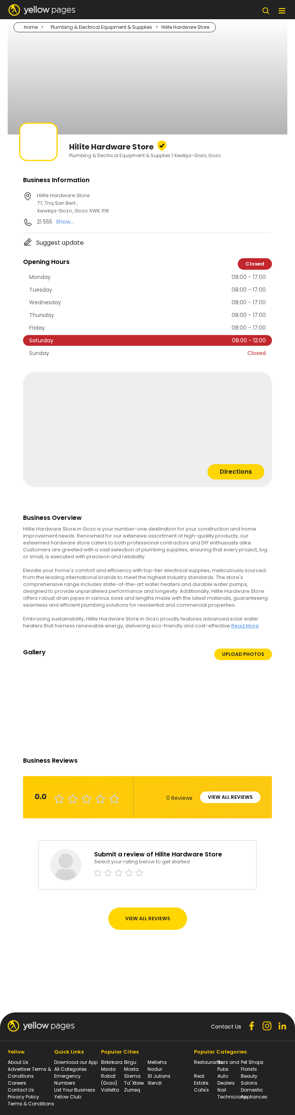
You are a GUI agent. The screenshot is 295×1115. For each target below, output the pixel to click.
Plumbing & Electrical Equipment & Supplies (101, 27)
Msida (108, 1069)
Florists (249, 1069)
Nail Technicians (232, 1093)
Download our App (76, 1062)
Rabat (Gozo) (109, 1079)
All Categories (70, 1069)
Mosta (131, 1069)
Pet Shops (252, 1062)
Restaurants (208, 1062)
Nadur (155, 1069)
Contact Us (21, 1090)
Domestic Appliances (254, 1093)
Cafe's (201, 1090)
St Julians (159, 1076)
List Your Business (74, 1090)
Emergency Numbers (67, 1079)
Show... (65, 222)
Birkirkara (112, 1062)
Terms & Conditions (31, 1103)
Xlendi (155, 1083)
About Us (18, 1062)
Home (31, 27)
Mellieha (157, 1062)
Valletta (110, 1090)
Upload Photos (243, 654)
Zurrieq (132, 1090)
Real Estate (201, 1079)
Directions (236, 471)
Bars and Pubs (228, 1065)
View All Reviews (230, 797)
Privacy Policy (23, 1096)
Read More (245, 625)
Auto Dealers (226, 1079)
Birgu (130, 1062)
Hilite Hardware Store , (73, 203)
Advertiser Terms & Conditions (29, 1072)
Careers (17, 1083)
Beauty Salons (249, 1079)
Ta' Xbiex (134, 1083)
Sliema (132, 1076)
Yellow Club (67, 1096)
